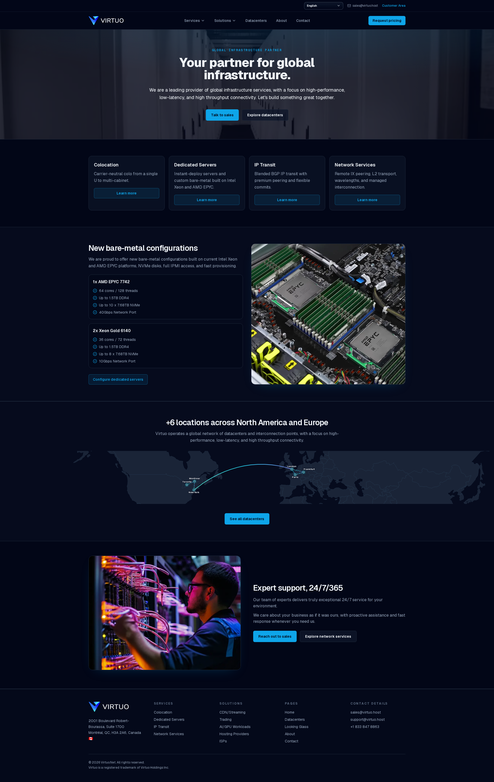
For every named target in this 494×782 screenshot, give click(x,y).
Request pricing (387, 20)
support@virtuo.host (367, 719)
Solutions (222, 20)
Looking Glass (296, 726)
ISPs (223, 741)
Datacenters (256, 20)
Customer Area (393, 6)
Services (192, 20)
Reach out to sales (275, 636)
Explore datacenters (265, 115)
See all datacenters (247, 519)
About (281, 20)
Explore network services (328, 636)
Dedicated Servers (169, 719)
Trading (225, 719)
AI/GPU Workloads (235, 726)
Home (289, 712)
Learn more (127, 193)
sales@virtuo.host (365, 6)
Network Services (169, 734)
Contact (303, 20)
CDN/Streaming (232, 712)
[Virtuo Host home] (106, 20)
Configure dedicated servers (118, 379)
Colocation (163, 712)
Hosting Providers (234, 734)
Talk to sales (222, 115)
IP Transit (161, 726)
